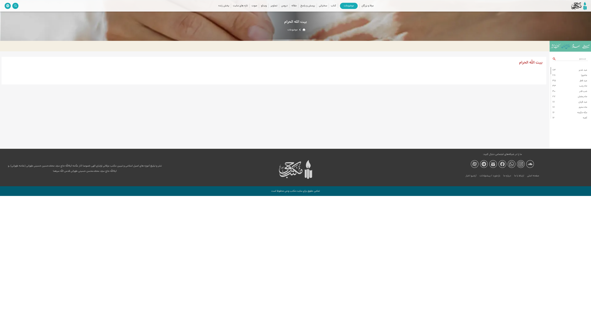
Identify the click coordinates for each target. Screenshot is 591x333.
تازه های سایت (240, 6)
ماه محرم (583, 107)
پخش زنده (223, 6)
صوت (254, 6)
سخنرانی (323, 6)
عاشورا (584, 75)
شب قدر (583, 91)
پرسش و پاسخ (307, 6)
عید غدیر (583, 70)
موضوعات (349, 6)
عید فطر (583, 80)
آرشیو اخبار (471, 176)
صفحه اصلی (533, 176)
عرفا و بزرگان (368, 6)
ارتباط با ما (519, 176)
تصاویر (274, 6)
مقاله (294, 6)
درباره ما (507, 176)
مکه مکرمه (582, 112)
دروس (284, 6)
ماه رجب (583, 86)
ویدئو (264, 6)
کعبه (585, 118)
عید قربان (582, 102)
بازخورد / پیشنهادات (490, 176)
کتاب (333, 6)
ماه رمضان (582, 96)
